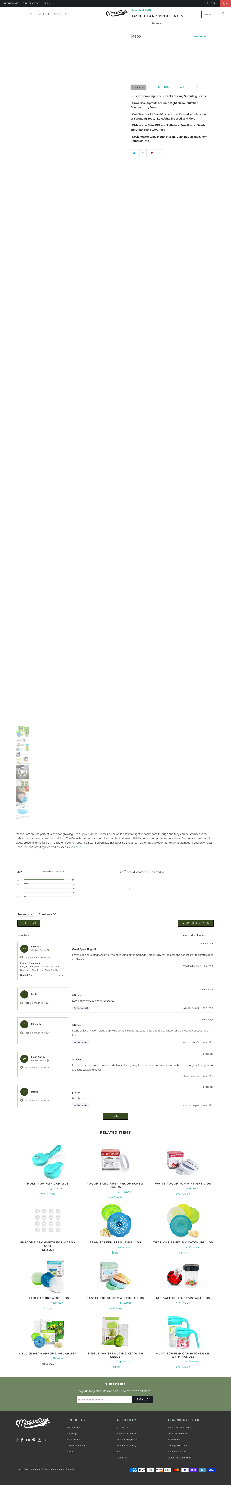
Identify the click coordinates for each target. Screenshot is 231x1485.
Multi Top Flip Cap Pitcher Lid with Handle (183, 1332)
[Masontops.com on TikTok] (17, 1439)
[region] (130, 888)
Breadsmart (11, 3)
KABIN (46, 3)
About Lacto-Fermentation (181, 1427)
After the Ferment (177, 1451)
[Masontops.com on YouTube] (27, 1440)
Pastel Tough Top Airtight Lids (115, 1276)
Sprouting (71, 1433)
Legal (120, 1451)
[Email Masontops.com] (45, 1440)
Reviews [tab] (25, 915)
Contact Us (122, 1427)
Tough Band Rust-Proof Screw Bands (115, 1162)
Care (181, 87)
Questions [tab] (47, 915)
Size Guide (199, 36)
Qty (133, 44)
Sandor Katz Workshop (179, 1457)
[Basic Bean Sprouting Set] (70, 362)
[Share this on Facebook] (143, 153)
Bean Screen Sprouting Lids (115, 1221)
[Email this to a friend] (160, 153)
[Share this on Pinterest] (151, 153)
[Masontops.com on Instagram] (39, 1440)
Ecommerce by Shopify (62, 1469)
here (78, 847)
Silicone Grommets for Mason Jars (48, 1221)
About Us (122, 1457)
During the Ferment (178, 1445)
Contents (163, 87)
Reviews (70, 1451)
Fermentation (73, 1427)
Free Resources (55, 14)
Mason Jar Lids (74, 1439)
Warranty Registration (128, 1439)
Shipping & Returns (127, 1433)
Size (197, 87)
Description (138, 87)
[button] (190, 61)
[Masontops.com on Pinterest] (33, 1440)
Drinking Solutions (75, 1445)
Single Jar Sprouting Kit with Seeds (115, 1332)
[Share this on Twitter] (134, 153)
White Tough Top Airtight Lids (183, 1162)
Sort (186, 935)
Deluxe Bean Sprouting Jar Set (48, 1332)
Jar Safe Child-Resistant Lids (183, 1276)
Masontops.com (32, 1469)
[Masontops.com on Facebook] (22, 1440)
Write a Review (199, 924)
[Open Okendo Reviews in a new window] (200, 911)
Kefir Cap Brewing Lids (48, 1276)
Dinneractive (31, 3)
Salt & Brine (174, 1439)
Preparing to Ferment (179, 1433)
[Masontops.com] (117, 13)
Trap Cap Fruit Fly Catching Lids (183, 1221)
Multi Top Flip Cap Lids (48, 1162)
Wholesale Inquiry (126, 1445)
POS (43, 1469)
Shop (34, 14)
